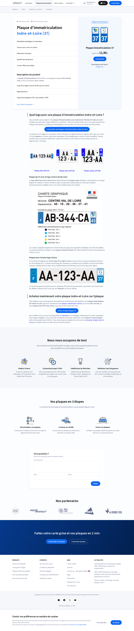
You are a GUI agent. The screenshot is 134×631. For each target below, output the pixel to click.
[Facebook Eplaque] (59, 600)
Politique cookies (46, 578)
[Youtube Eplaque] (75, 600)
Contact (69, 567)
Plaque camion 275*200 (92, 171)
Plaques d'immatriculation (21, 571)
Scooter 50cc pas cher (19, 578)
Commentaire (38, 460)
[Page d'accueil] (16, 3)
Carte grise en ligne (18, 567)
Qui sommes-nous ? (46, 564)
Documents (71, 578)
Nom (35, 474)
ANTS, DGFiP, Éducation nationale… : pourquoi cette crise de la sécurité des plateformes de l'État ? (107, 574)
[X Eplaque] (70, 600)
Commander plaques (78, 541)
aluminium (65, 315)
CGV (73, 606)
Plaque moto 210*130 (66, 171)
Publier (95, 484)
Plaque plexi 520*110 (41, 171)
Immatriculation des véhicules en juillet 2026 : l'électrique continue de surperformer (107, 566)
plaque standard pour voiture (72, 303)
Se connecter (71, 586)
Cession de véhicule (19, 564)
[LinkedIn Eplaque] (64, 600)
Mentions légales (45, 571)
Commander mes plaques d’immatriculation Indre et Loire (67, 129)
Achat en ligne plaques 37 (67, 311)
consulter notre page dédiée (77, 624)
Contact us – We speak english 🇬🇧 (78, 571)
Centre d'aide (71, 564)
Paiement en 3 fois (73, 582)
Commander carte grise (56, 541)
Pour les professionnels (20, 575)
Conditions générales (47, 567)
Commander (115, 3)
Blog (68, 575)
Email (70, 474)
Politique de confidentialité (49, 575)
